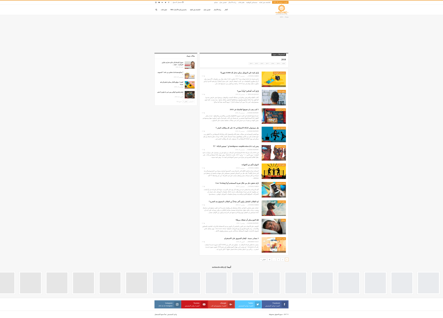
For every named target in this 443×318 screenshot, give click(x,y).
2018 (272, 63)
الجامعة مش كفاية (264, 2)
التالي (264, 259)
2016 (261, 63)
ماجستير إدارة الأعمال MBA (178, 9)
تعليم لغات (241, 2)
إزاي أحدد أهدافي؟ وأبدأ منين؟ (248, 91)
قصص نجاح (223, 2)
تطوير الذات (281, 91)
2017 (267, 63)
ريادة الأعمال (232, 2)
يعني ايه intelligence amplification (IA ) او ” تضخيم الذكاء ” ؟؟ (236, 146)
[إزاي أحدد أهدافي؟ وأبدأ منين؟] (274, 97)
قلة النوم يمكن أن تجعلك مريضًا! (247, 220)
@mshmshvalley (219, 267)
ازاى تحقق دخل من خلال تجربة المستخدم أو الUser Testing (237, 183)
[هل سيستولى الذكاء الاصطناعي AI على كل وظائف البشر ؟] (274, 134)
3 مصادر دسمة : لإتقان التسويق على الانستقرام (241, 238)
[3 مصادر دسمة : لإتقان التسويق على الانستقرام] (274, 245)
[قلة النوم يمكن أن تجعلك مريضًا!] (274, 226)
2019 (278, 63)
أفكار (226, 9)
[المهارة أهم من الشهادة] (274, 171)
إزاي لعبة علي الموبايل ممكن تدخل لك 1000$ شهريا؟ (239, 73)
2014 (251, 63)
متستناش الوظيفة (251, 2)
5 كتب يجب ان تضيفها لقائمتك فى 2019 (244, 109)
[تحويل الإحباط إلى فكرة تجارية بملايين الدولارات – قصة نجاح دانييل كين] (190, 65)
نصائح (216, 2)
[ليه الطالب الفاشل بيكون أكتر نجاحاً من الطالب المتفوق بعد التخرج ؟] (274, 208)
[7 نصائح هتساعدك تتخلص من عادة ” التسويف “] (190, 75)
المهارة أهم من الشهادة (250, 165)
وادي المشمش (280, 109)
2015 (256, 63)
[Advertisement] (221, 36)
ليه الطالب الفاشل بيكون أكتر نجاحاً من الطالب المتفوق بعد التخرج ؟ (234, 201)
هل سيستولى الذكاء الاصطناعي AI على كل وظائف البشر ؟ (237, 128)
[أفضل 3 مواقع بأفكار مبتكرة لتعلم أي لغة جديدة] (190, 84)
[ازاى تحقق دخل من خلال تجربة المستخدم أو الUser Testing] (274, 189)
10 (269, 259)
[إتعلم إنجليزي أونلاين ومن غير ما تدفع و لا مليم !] (190, 94)
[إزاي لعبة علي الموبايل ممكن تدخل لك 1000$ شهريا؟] (274, 79)
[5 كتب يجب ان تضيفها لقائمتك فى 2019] (274, 116)
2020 (283, 63)
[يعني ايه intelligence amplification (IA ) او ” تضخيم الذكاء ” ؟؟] (274, 153)
